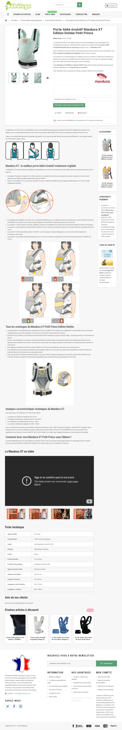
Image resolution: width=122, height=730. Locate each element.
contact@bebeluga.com (22, 693)
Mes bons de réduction (106, 686)
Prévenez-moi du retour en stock (69, 105)
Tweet (58, 113)
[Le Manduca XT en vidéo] (16, 514)
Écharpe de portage (22, 14)
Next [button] (92, 610)
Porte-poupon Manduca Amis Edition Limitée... (107, 185)
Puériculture (81, 14)
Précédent (7, 78)
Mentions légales (55, 677)
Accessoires (65, 14)
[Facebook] (14, 706)
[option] (15, 629)
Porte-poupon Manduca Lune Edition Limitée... (107, 157)
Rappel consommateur (106, 689)
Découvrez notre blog (80, 692)
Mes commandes (104, 677)
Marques (96, 14)
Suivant (47, 78)
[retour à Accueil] (6, 20)
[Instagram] (20, 706)
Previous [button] (88, 610)
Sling (38, 14)
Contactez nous (54, 693)
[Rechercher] (79, 4)
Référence (57, 38)
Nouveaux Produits (55, 689)
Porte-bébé (50, 13)
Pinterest (83, 113)
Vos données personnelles (58, 686)
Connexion (112, 6)
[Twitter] (7, 706)
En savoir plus (76, 700)
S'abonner (107, 663)
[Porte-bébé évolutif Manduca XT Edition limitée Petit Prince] (14, 77)
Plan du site (53, 697)
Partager (70, 113)
